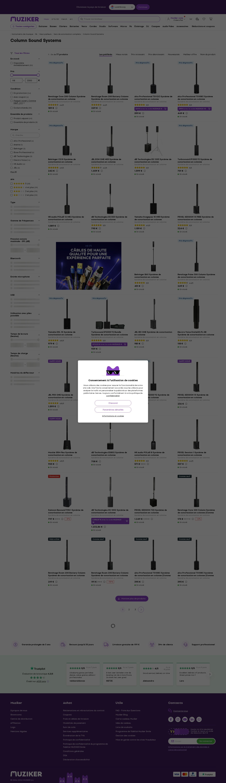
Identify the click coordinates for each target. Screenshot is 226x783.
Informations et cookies (113, 416)
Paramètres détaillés (113, 409)
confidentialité (112, 395)
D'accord (113, 403)
